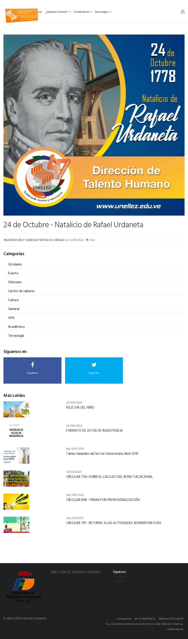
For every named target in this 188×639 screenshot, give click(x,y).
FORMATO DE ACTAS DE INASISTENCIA (94, 430)
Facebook (120, 576)
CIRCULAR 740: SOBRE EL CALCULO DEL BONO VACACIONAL (109, 476)
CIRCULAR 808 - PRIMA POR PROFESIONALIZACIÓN (102, 499)
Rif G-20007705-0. (145, 618)
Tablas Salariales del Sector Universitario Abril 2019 (102, 453)
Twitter (118, 581)
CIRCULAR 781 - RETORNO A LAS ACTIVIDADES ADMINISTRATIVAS (113, 522)
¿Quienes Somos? (57, 11)
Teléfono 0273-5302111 (170, 618)
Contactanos (124, 618)
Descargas (102, 11)
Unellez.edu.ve (175, 629)
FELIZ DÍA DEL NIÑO (80, 407)
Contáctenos (81, 11)
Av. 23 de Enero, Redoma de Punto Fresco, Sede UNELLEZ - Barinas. (144, 624)
